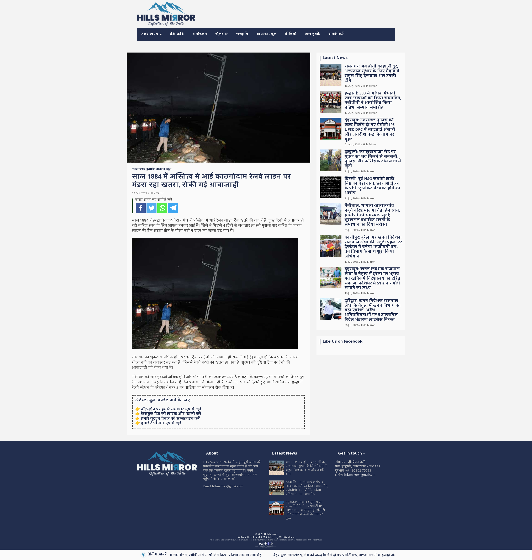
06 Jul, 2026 (351, 325)
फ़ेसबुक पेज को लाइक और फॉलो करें (171, 414)
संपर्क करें (336, 34)
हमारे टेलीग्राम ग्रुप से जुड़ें (161, 423)
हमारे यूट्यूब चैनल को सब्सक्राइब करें (170, 419)
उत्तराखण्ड (149, 34)
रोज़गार (221, 34)
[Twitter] (151, 208)
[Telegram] (173, 208)
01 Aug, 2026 (352, 144)
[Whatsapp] (162, 208)
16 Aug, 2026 (352, 86)
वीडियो (290, 34)
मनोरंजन (200, 34)
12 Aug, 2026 (352, 113)
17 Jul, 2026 (351, 262)
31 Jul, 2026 (351, 171)
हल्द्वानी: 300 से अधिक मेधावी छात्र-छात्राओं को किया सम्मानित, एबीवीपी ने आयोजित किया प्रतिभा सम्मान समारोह (373, 101)
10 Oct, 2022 (139, 193)
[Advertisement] (319, 13)
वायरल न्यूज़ (266, 34)
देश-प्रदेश (177, 34)
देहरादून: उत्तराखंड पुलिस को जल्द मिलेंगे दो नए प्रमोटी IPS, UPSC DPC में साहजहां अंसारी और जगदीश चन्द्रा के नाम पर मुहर (370, 130)
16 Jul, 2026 (351, 293)
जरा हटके (312, 34)
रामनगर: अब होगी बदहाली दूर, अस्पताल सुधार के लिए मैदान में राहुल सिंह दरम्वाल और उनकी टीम (372, 74)
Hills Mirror (157, 193)
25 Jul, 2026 (351, 230)
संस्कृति (242, 34)
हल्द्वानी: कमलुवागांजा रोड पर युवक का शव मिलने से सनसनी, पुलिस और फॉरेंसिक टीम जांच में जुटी (373, 159)
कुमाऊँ (150, 170)
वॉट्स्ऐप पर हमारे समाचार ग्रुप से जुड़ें (171, 410)
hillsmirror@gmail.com (359, 475)
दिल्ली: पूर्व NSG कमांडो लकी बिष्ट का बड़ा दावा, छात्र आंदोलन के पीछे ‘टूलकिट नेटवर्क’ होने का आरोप (372, 186)
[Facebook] (141, 208)
